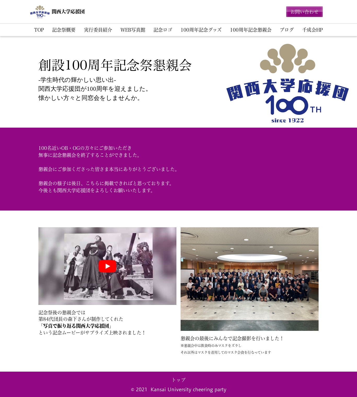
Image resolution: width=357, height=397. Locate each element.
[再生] (107, 266)
